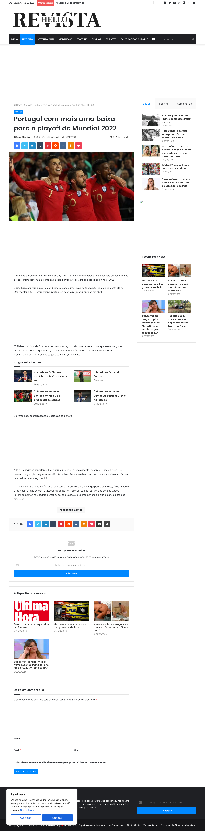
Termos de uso (151, 825)
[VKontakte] (63, 145)
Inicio (14, 39)
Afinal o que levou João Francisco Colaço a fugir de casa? (176, 119)
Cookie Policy (27, 810)
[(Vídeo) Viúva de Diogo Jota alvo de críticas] (151, 169)
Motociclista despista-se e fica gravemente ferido (70, 625)
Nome (17, 738)
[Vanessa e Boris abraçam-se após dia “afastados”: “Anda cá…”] (111, 611)
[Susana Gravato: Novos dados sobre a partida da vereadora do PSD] (151, 184)
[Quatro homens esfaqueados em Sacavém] (31, 611)
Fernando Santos (71, 509)
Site (76, 750)
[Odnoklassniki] (71, 145)
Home (19, 105)
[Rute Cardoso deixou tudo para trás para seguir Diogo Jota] (151, 135)
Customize (26, 817)
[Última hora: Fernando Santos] (82, 376)
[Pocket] (78, 145)
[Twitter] (24, 145)
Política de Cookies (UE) (135, 39)
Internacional (45, 39)
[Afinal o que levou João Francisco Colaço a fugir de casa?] (151, 120)
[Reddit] (55, 145)
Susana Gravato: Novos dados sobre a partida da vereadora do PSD (176, 183)
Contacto (165, 825)
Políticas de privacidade (183, 825)
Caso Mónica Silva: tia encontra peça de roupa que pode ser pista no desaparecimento (176, 151)
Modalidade (65, 39)
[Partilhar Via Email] (99, 524)
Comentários (184, 103)
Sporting (82, 39)
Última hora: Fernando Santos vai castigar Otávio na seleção (110, 396)
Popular (145, 103)
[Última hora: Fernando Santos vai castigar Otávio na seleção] (82, 396)
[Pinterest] (48, 145)
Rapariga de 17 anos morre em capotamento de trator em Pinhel (178, 321)
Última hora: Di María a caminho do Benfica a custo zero (50, 376)
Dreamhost (117, 825)
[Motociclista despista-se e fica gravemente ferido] (71, 611)
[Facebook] (17, 145)
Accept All (57, 817)
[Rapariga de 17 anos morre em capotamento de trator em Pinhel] (179, 306)
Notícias (27, 39)
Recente (163, 103)
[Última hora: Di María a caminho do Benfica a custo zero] (23, 376)
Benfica (96, 39)
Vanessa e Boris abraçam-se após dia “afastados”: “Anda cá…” (86, 2)
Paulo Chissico (23, 137)
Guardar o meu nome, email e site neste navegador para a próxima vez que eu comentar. (61, 762)
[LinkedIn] (32, 145)
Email (17, 750)
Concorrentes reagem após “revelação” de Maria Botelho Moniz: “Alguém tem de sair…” (31, 665)
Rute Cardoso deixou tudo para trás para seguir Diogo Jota (174, 134)
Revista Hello (70, 825)
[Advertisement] (102, 71)
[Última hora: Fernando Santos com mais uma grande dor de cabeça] (23, 396)
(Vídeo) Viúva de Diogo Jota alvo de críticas (175, 166)
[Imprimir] (107, 524)
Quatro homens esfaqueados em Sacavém (31, 625)
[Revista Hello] (57, 20)
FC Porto (111, 39)
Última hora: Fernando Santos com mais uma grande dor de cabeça (47, 396)
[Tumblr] (40, 145)
